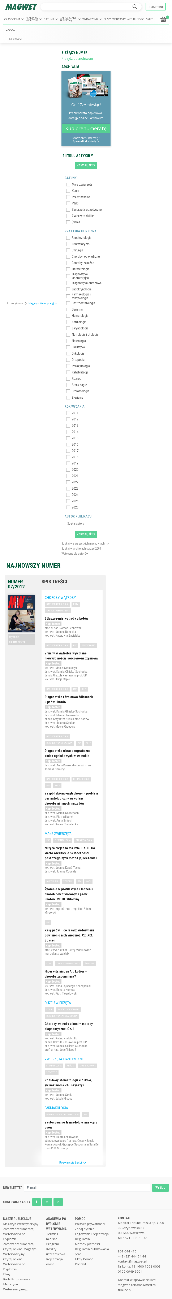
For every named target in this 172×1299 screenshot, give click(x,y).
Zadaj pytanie (84, 1229)
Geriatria (77, 309)
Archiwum (70, 67)
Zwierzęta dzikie (83, 216)
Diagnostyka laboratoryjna (80, 276)
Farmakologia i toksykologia (81, 296)
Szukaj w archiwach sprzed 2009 (81, 548)
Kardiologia (79, 322)
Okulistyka (78, 347)
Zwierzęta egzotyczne (87, 210)
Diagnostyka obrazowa (87, 283)
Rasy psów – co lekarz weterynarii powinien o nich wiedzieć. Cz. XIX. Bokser (69, 935)
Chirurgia (77, 250)
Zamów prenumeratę (18, 1229)
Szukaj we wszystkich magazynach (83, 543)
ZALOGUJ (11, 29)
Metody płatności (87, 1244)
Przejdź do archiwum (77, 58)
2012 (75, 419)
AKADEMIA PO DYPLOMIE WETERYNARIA (56, 1224)
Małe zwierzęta (82, 184)
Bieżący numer (74, 52)
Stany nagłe (79, 385)
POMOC (80, 1219)
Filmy (107, 19)
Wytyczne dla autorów (75, 553)
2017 (75, 451)
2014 (75, 432)
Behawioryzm (81, 244)
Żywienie (77, 397)
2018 (75, 457)
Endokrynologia (81, 289)
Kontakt (80, 1264)
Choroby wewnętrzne (86, 257)
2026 (75, 507)
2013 (75, 426)
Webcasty (119, 19)
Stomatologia (80, 391)
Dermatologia (80, 269)
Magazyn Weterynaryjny (20, 1224)
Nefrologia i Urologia (85, 335)
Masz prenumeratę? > (85, 139)
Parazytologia (81, 366)
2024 (75, 495)
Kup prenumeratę (86, 128)
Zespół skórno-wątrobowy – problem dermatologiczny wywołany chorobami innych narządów (71, 798)
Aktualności (136, 19)
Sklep (149, 19)
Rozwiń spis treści (70, 1162)
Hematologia (80, 316)
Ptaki (75, 203)
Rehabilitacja (80, 372)
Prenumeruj (156, 7)
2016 (75, 444)
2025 (75, 501)
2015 (75, 438)
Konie (75, 191)
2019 (75, 463)
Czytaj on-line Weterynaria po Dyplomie (14, 1264)
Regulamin (82, 1239)
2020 (75, 470)
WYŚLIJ (160, 1187)
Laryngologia (80, 328)
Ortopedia (78, 360)
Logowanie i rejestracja (92, 1234)
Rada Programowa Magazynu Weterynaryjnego (16, 1284)
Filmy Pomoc (84, 1259)
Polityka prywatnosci (90, 1224)
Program (52, 1244)
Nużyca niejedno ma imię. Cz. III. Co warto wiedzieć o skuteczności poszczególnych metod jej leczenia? (71, 853)
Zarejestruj (15, 38)
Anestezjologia (81, 238)
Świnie (76, 222)
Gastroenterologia (83, 303)
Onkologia (78, 353)
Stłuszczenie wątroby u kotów (66, 618)
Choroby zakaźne (83, 263)
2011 (75, 413)
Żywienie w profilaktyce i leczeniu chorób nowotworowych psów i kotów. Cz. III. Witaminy (69, 894)
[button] (14, 19)
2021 (75, 476)
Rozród (76, 379)
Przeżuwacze (81, 197)
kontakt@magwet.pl (132, 1261)
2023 (75, 488)
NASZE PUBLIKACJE (17, 1219)
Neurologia (79, 341)
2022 (75, 482)
